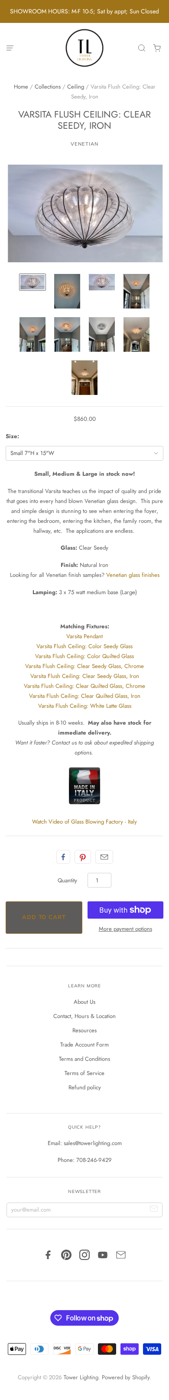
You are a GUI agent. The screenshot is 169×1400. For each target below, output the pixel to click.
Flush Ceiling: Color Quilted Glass (84, 656)
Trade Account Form (84, 1044)
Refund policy (84, 1087)
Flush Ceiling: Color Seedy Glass (84, 646)
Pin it (83, 857)
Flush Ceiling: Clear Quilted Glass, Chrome (84, 686)
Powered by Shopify (126, 1377)
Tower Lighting (81, 1377)
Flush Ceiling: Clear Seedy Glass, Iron (84, 676)
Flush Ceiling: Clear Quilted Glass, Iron (84, 696)
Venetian (84, 144)
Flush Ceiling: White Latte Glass (84, 706)
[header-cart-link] (157, 48)
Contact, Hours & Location (84, 1016)
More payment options (125, 929)
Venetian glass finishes (132, 575)
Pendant (84, 636)
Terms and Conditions (84, 1059)
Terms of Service (84, 1073)
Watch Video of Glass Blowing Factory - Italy (84, 822)
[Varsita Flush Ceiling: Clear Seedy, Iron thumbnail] (67, 291)
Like (63, 857)
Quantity (67, 880)
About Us (84, 1002)
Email (104, 857)
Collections (48, 87)
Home (21, 87)
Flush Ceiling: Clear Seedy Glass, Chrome (84, 666)
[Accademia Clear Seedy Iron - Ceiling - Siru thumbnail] (33, 282)
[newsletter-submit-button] (154, 1210)
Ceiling (75, 87)
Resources (84, 1030)
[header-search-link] (142, 48)
